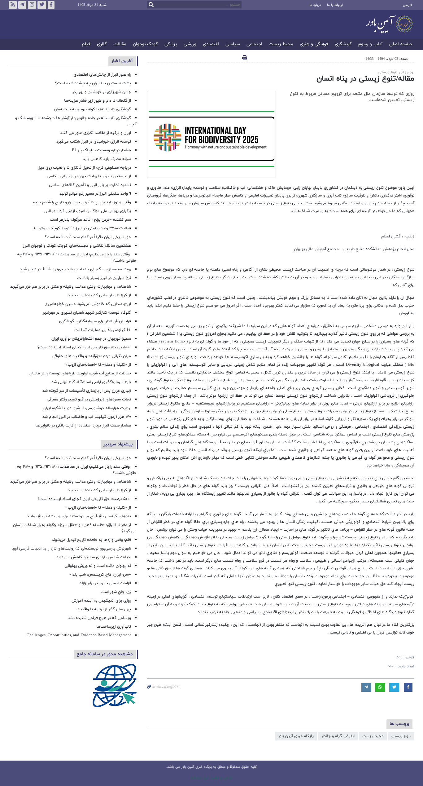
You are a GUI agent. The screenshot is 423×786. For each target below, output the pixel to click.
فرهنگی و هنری (314, 44)
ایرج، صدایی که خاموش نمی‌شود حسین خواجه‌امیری (88, 304)
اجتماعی (254, 44)
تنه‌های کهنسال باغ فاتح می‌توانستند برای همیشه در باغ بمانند (79, 516)
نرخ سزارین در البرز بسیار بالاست (104, 278)
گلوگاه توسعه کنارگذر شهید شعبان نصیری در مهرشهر (87, 313)
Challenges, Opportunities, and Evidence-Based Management (79, 635)
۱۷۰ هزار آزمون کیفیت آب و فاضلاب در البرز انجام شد (86, 417)
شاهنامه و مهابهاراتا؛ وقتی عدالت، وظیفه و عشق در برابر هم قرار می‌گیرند (70, 286)
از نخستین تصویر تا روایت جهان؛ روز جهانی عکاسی (89, 176)
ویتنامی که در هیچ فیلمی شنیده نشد (99, 618)
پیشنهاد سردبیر (118, 444)
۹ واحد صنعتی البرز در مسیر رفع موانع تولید (95, 193)
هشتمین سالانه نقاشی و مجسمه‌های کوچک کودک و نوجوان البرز (77, 246)
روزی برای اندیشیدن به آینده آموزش (101, 600)
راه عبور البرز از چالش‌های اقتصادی (101, 74)
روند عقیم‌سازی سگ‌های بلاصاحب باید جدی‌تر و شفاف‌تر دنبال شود (75, 269)
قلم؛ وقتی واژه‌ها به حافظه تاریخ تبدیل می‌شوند (91, 540)
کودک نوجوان (145, 44)
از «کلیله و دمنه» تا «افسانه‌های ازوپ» (98, 365)
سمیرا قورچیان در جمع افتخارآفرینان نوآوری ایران (90, 339)
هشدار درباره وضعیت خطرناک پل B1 (101, 150)
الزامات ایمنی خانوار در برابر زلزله (105, 583)
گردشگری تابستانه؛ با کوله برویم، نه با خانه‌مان (92, 109)
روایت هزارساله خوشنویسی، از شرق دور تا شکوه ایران (87, 408)
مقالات (119, 44)
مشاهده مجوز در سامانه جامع (105, 654)
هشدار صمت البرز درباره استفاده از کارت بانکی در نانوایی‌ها (83, 425)
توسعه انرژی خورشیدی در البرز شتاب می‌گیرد (93, 141)
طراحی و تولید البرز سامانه (212, 777)
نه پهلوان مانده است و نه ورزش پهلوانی (97, 566)
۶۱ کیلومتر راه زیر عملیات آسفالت (102, 330)
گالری (102, 44)
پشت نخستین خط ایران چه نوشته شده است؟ (93, 83)
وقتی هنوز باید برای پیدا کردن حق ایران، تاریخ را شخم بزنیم (82, 202)
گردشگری (343, 44)
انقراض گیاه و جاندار (338, 736)
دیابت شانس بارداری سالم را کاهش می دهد (93, 557)
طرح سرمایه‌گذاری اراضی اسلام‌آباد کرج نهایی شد (91, 382)
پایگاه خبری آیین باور (296, 736)
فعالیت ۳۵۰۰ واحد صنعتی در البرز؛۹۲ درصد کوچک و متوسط (82, 228)
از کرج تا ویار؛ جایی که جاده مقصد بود (99, 295)
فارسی (407, 4)
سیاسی (232, 44)
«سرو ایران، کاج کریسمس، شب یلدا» (100, 574)
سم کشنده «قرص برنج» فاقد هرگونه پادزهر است (90, 220)
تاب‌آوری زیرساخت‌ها (113, 626)
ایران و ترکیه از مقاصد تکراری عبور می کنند (95, 133)
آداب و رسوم (370, 44)
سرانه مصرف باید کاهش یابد (107, 159)
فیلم (86, 44)
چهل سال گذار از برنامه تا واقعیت (103, 609)
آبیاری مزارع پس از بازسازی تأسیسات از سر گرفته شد (86, 391)
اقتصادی (211, 44)
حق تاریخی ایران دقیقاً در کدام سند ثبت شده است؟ (88, 237)
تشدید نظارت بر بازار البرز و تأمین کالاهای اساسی (90, 185)
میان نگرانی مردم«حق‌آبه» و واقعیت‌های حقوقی (91, 356)
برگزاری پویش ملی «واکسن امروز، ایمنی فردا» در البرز (87, 211)
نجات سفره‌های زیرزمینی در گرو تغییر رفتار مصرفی (89, 399)
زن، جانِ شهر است (116, 592)
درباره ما (315, 4)
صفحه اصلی (400, 44)
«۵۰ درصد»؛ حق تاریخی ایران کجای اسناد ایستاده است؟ (84, 347)
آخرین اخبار (122, 61)
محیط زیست (281, 44)
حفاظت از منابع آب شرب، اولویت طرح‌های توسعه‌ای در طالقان (80, 373)
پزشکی (170, 44)
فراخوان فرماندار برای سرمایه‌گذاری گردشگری (95, 321)
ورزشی (190, 44)
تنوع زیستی (401, 736)
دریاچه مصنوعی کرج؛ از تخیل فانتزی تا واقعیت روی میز (85, 167)
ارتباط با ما (335, 4)
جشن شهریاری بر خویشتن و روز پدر (101, 92)
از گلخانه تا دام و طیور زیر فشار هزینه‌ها (97, 101)
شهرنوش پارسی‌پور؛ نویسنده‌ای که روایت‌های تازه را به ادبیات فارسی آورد (71, 548)
